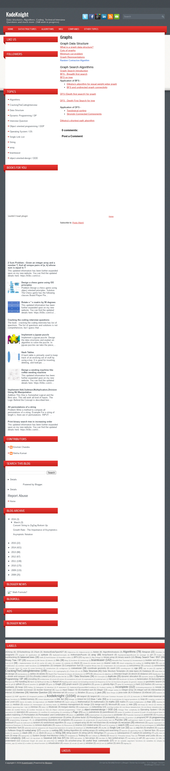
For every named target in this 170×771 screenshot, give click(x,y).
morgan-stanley (68, 707)
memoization (38, 705)
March (17, 522)
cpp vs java (148, 668)
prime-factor (80, 717)
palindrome (94, 712)
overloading (54, 712)
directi (134, 674)
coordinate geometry (96, 668)
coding (138, 663)
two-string (131, 738)
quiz (18, 723)
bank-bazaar (51, 657)
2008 (14, 575)
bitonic (50, 660)
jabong (91, 693)
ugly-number (150, 738)
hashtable (9, 687)
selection (161, 725)
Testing (82, 735)
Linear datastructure (46, 699)
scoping (112, 725)
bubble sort (151, 660)
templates (71, 736)
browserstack (138, 660)
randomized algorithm (53, 722)
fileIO (32, 682)
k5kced (148, 692)
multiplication (84, 707)
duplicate (112, 676)
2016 (14, 519)
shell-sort (79, 728)
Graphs (66, 37)
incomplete (121, 687)
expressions (88, 679)
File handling (21, 682)
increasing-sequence (144, 687)
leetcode (136, 696)
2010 (14, 565)
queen (148, 720)
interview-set (58, 692)
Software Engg (14, 730)
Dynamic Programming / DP (23, 115)
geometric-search (154, 682)
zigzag (126, 743)
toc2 (28, 738)
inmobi (158, 687)
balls (41, 657)
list (108, 699)
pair (84, 712)
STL (34, 733)
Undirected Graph (28, 741)
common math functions (27, 666)
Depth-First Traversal (56, 674)
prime (68, 717)
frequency (101, 682)
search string (134, 725)
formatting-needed (88, 682)
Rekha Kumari (20, 453)
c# (35, 663)
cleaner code (110, 663)
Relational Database (13, 725)
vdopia (159, 741)
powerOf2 (148, 715)
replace (58, 725)
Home (10, 29)
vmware (66, 743)
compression (108, 666)
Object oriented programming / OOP (27, 126)
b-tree (159, 655)
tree (59, 738)
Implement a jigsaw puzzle (35, 334)
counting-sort (125, 668)
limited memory (28, 699)
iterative (81, 692)
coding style (149, 663)
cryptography (61, 671)
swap (15, 735)
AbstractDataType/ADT (53, 652)
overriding (66, 712)
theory (103, 735)
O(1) (47, 710)
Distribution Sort (159, 674)
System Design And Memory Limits (48, 735)
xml (97, 743)
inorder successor (25, 690)
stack (25, 733)
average (143, 655)
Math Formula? (20, 592)
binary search (124, 657)
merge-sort (100, 704)
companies (45, 665)
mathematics (99, 702)
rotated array (92, 725)
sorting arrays (89, 730)
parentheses (108, 712)
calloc (50, 663)
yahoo (110, 743)
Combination (10, 666)
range (69, 723)
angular (22, 655)
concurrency (134, 665)
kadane (159, 693)
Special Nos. (150, 730)
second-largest (148, 725)
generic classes (137, 682)
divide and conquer (16, 676)
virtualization (54, 743)
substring (147, 733)
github (19, 684)
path (144, 712)
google (42, 684)
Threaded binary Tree (126, 736)
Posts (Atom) (78, 223)
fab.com (112, 679)
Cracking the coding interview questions (28, 320)
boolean (74, 660)
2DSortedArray (23, 652)
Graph (58, 684)
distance (144, 674)
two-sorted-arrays (116, 738)
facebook (123, 679)
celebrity (67, 663)
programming (158, 717)
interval (8, 692)
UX (116, 741)
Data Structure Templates (114, 671)
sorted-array (30, 730)
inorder (8, 690)
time (160, 736)
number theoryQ (35, 710)
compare (57, 665)
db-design (9, 674)
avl (151, 655)
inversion (71, 693)
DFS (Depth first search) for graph (78, 94)
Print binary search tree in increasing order (30, 421)
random (36, 722)
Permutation (29, 715)
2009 (14, 570)
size (131, 728)
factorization (142, 679)
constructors (50, 668)
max (149, 702)
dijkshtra (108, 674)
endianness (44, 679)
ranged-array (80, 722)
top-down (36, 738)
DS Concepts (100, 676)
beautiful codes (65, 657)
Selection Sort (14, 728)
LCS (128, 696)
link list (60, 699)
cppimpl (159, 668)
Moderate (53, 707)
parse (120, 712)
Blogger (38, 484)
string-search (72, 733)
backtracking (11, 657)
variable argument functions (131, 741)
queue (158, 720)
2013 (14, 552)
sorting (55, 730)
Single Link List (17, 137)
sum (7, 735)
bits (58, 660)
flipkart (56, 682)
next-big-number (113, 707)
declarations (22, 674)
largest (93, 696)
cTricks (72, 671)
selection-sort (30, 728)
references (140, 722)
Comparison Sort (72, 665)
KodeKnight (17, 14)
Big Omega (96, 657)
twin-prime (78, 738)
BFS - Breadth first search (73, 74)
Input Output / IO (70, 690)
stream (49, 733)
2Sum (36, 652)
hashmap (158, 684)
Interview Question (19, 121)
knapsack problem (37, 696)
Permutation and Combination (52, 715)
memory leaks (51, 705)
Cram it (50, 671)
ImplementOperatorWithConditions (83, 687)
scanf (104, 725)
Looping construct (155, 699)
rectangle (113, 722)
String (12, 142)
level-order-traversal (152, 696)
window (89, 743)
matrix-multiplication (136, 702)
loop (143, 699)
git (12, 684)
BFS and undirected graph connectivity (87, 87)
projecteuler (90, 720)
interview (20, 692)
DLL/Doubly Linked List (40, 676)
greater (97, 684)
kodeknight (55, 696)
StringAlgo (98, 733)
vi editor (28, 743)
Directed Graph (121, 674)
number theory (20, 710)
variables (149, 741)
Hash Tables (27, 352)
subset (136, 733)
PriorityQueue (95, 717)
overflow (44, 712)
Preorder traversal (40, 717)
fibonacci (8, 682)
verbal (20, 743)
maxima (159, 702)
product (131, 717)
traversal (48, 738)
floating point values (70, 682)
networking (97, 707)
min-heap (141, 705)
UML (160, 738)
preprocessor (57, 717)
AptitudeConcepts (60, 655)
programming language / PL (21, 720)
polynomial (107, 715)
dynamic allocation (129, 676)
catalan (58, 663)
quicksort (9, 722)
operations (9, 712)
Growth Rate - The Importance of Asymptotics (35, 530)
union (41, 741)
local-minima (116, 699)
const (25, 668)
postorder (118, 715)
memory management (70, 704)
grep (119, 684)
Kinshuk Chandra (21, 447)
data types (134, 671)
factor (132, 679)
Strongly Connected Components (84, 114)
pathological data (155, 712)
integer (100, 690)
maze (7, 705)
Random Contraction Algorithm (74, 60)
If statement (61, 687)
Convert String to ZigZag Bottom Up (30, 525)
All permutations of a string (22, 407)
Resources (68, 725)
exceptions (71, 679)
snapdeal (161, 728)
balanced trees (27, 657)
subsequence (123, 733)
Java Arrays (110, 693)
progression (78, 720)
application (33, 655)
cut (79, 671)
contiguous (63, 668)
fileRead (40, 682)
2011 (14, 561)
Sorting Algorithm (71, 730)
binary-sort (31, 660)
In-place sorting (106, 687)
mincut (150, 705)
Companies (73, 29)
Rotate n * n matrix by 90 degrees (38, 302)
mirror (44, 707)
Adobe (96, 652)
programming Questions (46, 720)
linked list (82, 699)
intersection (156, 690)
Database (146, 671)
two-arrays (90, 738)
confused (147, 666)
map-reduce (39, 702)
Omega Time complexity (127, 710)
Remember (28, 725)
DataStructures (27, 29)
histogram (40, 687)
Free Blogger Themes (156, 763)
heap (20, 687)
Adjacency (72, 652)
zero (118, 743)
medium (27, 705)
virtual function (39, 743)
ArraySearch (107, 655)
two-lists (102, 738)
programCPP (143, 717)
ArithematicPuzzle (79, 655)
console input (14, 668)
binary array (109, 657)
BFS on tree (66, 77)
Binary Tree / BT (13, 660)
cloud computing (126, 663)
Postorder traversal (133, 715)
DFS (88, 674)
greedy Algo (108, 684)
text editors (93, 736)
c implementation (24, 663)
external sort (101, 679)
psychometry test (105, 720)
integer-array (127, 690)
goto (50, 684)
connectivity (159, 665)
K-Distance (136, 692)
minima (159, 705)
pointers (80, 714)
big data (86, 657)
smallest (150, 728)
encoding (32, 679)
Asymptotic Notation (23, 534)
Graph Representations (72, 57)
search (121, 725)
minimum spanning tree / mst (16, 707)
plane (71, 715)
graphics (87, 684)
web (81, 743)
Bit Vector (41, 660)
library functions (11, 699)
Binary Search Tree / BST (147, 657)
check (76, 663)
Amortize (158, 652)
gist (6, 684)
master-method (54, 702)
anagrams (9, 655)
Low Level (10, 702)
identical (50, 687)
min (130, 704)
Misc (61, 29)
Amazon (146, 652)
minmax (34, 707)
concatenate (121, 666)
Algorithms (47, 29)
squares (16, 733)
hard (138, 684)
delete (42, 674)
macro (22, 702)
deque (69, 674)
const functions (36, 668)
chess (85, 663)
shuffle (104, 728)
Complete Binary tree (92, 666)
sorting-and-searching (108, 730)
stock (41, 733)
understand (10, 741)
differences (97, 674)
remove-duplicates (43, 725)
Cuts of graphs (68, 50)
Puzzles (119, 720)
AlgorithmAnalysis (111, 652)
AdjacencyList (84, 652)
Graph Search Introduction (74, 70)
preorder (26, 717)
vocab (74, 743)
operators (21, 712)
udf (140, 738)
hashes (148, 684)
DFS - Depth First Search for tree (77, 100)
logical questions (131, 699)
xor (103, 743)
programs (65, 720)
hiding (30, 687)
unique (61, 741)
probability (110, 717)
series (70, 728)
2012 (14, 556)
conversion (76, 668)
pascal (136, 712)
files (48, 682)
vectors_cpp (10, 743)
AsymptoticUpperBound (127, 655)
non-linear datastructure (131, 707)
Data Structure (17, 110)
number (8, 710)
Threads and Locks (146, 735)
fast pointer (157, 679)
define (33, 674)
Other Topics (91, 29)
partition (128, 712)
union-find (50, 741)
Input (57, 690)
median (16, 704)
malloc (29, 702)
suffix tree (158, 733)
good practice (30, 684)
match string (70, 702)
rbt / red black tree (98, 722)
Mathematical (84, 702)
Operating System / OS (21, 131)
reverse (78, 725)
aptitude (44, 655)
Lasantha (141, 763)
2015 (14, 543)
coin (160, 663)
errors (62, 679)
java (99, 692)
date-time (158, 671)
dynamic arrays (147, 676)
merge (87, 704)
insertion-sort (87, 690)
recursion (125, 722)
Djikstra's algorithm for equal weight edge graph (92, 84)
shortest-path (92, 728)
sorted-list (45, 730)
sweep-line (25, 736)
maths (112, 702)
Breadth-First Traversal (120, 660)
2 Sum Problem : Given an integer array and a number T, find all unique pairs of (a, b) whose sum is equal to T (31, 265)
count (112, 668)
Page (75, 712)
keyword (8, 696)
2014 (14, 547)
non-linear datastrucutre (153, 707)
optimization (33, 712)
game (126, 682)
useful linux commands (97, 740)
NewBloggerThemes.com (154, 765)
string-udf (86, 733)
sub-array (110, 733)
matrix (122, 702)
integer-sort (142, 690)
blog (66, 660)
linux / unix (96, 699)
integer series (113, 690)
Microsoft (113, 704)
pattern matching (12, 715)
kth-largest (81, 696)
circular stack (96, 663)
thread (112, 736)
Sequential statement (57, 728)
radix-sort (26, 723)
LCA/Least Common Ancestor (111, 696)
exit (79, 679)
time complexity (13, 738)
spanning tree (135, 730)
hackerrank (128, 684)
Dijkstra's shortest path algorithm (77, 120)
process (122, 717)
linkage (71, 699)
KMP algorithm (20, 696)
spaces (124, 730)
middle (123, 705)
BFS (76, 657)
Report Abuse (18, 496)
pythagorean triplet (135, 720)
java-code (123, 692)
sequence (42, 728)
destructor (79, 674)
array (12, 147)
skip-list (139, 728)
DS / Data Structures (80, 676)
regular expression (155, 723)
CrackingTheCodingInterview (23, 105)
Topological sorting (76, 110)
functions (117, 682)
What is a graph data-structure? (76, 47)
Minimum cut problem (71, 53)
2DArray (9, 652)
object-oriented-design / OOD (24, 158)
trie (67, 738)
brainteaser (15, 153)
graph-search (72, 684)
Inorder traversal (44, 690)
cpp (136, 668)
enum (54, 679)
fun (109, 682)
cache (42, 663)
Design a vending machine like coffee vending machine (37, 371)
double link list (61, 676)
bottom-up (84, 660)
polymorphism (94, 715)
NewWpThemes (114, 763)
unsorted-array (75, 741)
